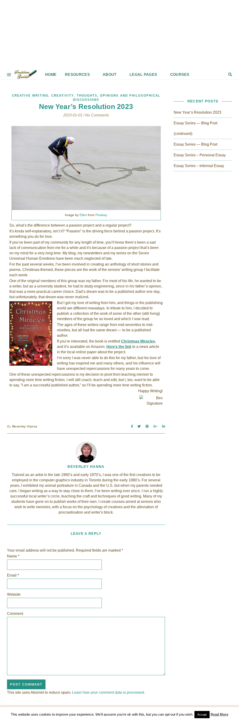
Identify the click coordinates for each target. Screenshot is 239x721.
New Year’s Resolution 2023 (197, 112)
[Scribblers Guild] (119, 35)
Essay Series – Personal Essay (200, 155)
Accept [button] (202, 714)
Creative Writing (30, 95)
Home (50, 75)
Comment (15, 614)
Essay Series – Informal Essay (199, 166)
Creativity (62, 95)
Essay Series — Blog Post (195, 144)
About (110, 75)
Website (14, 594)
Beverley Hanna (24, 426)
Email (13, 575)
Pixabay (101, 215)
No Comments (97, 115)
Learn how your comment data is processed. (108, 692)
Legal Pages (143, 75)
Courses (180, 75)
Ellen (83, 215)
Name (13, 556)
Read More (219, 714)
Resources (77, 75)
